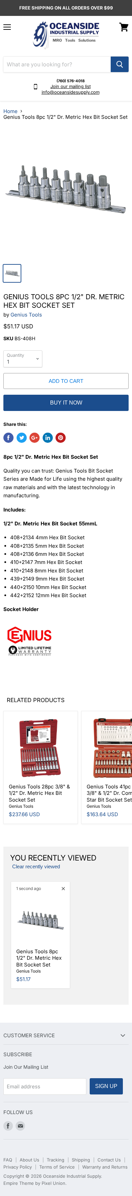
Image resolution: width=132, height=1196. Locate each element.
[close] (63, 888)
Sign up (106, 1086)
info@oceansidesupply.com (71, 92)
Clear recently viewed (36, 866)
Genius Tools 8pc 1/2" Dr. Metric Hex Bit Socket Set (39, 958)
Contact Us (109, 1159)
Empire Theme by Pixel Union (34, 1183)
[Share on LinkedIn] (48, 438)
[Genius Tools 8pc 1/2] (66, 193)
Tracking (55, 1159)
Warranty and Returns (105, 1167)
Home (10, 111)
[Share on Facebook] (8, 438)
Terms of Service (57, 1167)
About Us (29, 1159)
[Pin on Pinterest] (61, 438)
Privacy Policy (17, 1167)
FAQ (7, 1159)
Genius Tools (26, 314)
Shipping (81, 1159)
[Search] (120, 64)
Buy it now (66, 403)
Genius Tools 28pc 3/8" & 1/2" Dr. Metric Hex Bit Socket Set (39, 793)
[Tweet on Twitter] (22, 438)
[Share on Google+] (34, 438)
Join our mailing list (70, 86)
